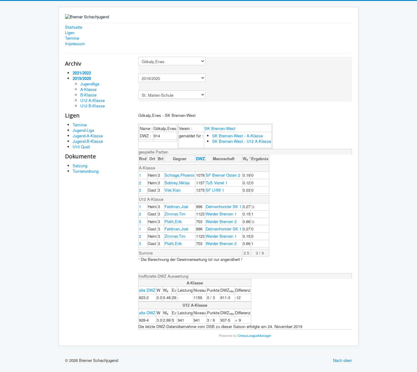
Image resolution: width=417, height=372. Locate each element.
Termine (72, 38)
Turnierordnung (86, 171)
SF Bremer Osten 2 (223, 175)
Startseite (73, 27)
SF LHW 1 (215, 190)
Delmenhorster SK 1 (223, 206)
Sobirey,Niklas (177, 183)
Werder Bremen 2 (221, 221)
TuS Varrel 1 (216, 183)
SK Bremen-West (220, 128)
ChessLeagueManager (254, 335)
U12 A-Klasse (259, 141)
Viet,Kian (173, 190)
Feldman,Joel (176, 206)
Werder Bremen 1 (221, 214)
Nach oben (342, 360)
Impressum (75, 43)
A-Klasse (255, 136)
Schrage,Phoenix (180, 175)
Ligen (69, 32)
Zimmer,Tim (175, 214)
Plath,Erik (173, 221)
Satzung (80, 165)
